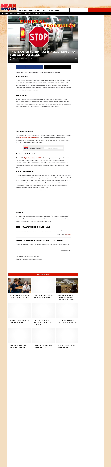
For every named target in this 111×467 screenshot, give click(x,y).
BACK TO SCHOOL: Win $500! (16, 13)
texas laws (36, 256)
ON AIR (25, 10)
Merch (44, 13)
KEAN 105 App (28, 13)
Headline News (32, 259)
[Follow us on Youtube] (86, 10)
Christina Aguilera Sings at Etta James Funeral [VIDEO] (43, 346)
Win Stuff (37, 10)
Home (19, 10)
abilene (24, 256)
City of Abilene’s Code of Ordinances (28, 137)
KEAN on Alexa (36, 13)
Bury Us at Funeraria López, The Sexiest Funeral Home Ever (18, 347)
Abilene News (25, 259)
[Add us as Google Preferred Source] (75, 10)
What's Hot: (5, 13)
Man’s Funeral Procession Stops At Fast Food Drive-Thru (67, 321)
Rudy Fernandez (16, 58)
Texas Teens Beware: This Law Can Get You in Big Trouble (43, 296)
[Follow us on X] (83, 10)
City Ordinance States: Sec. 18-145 (33, 158)
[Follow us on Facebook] (79, 10)
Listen (31, 10)
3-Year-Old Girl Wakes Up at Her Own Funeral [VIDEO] (19, 321)
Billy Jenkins (67, 234)
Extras (44, 10)
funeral (28, 256)
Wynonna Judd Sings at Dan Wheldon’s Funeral (66, 346)
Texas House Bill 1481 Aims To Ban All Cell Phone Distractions (19, 296)
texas (31, 256)
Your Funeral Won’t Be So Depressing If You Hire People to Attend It (43, 322)
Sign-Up (57, 10)
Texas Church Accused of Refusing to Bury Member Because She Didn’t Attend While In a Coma (66, 297)
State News (39, 259)
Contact (51, 10)
